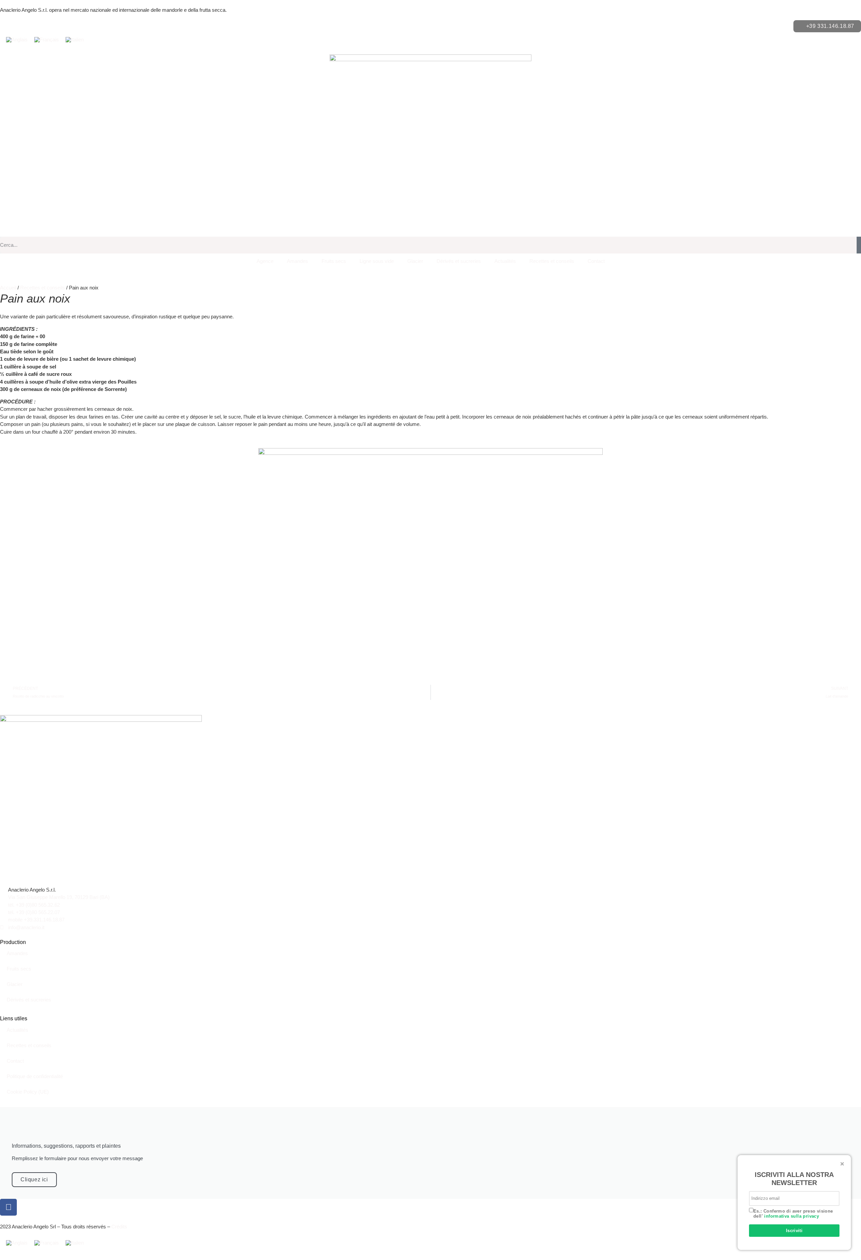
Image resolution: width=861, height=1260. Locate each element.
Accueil (8, 287)
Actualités (505, 261)
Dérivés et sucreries (459, 261)
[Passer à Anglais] (17, 39)
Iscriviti (794, 1230)
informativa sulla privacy (791, 1216)
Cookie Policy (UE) (28, 1092)
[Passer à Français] (46, 39)
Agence (265, 261)
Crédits (119, 1226)
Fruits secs (334, 261)
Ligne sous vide (377, 261)
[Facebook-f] (8, 1207)
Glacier (415, 261)
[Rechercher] (859, 245)
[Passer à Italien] (74, 39)
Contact (596, 261)
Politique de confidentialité (35, 1076)
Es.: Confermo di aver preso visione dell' (793, 1214)
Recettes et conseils (551, 261)
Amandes (297, 261)
